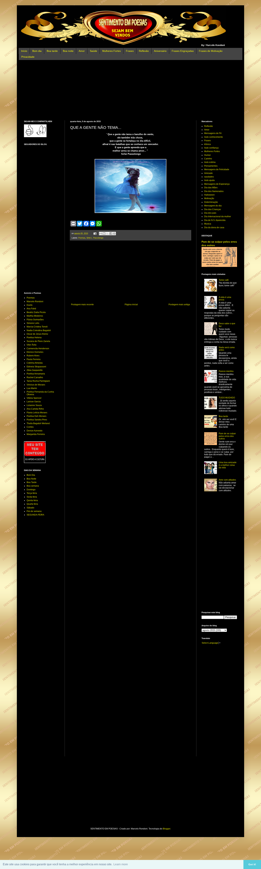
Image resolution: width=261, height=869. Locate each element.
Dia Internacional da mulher (217, 216)
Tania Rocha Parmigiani (38, 381)
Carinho (208, 158)
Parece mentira (226, 371)
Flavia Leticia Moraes (37, 412)
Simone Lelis (33, 323)
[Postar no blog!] (104, 233)
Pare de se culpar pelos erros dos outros (227, 436)
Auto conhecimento (213, 137)
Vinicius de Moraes (36, 384)
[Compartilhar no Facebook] (111, 233)
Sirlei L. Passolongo (94, 238)
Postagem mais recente (82, 304)
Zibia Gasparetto (35, 370)
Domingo (31, 489)
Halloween (209, 195)
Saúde (93, 51)
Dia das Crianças (212, 209)
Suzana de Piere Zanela (38, 341)
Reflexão (144, 51)
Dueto (29, 305)
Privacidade (27, 56)
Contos (30, 427)
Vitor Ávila (31, 345)
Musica (207, 224)
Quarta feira (32, 504)
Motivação (209, 198)
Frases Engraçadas (183, 51)
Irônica (207, 144)
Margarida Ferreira (36, 434)
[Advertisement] (130, 90)
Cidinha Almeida (35, 363)
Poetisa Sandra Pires (37, 419)
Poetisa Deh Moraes (36, 416)
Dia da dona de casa (214, 227)
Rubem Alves (33, 355)
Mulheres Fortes (111, 51)
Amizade (208, 173)
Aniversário (160, 51)
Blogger (166, 828)
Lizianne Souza (34, 405)
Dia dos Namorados (214, 191)
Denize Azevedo (34, 430)
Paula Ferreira (33, 359)
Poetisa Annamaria (36, 373)
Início (24, 51)
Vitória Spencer (34, 398)
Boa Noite (31, 479)
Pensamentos (211, 166)
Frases (130, 51)
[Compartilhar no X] (107, 233)
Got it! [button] (252, 864)
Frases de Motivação (210, 51)
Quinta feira (32, 500)
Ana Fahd (31, 308)
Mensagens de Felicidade (216, 169)
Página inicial (131, 304)
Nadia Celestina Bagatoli (39, 330)
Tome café (224, 280)
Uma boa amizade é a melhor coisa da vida (227, 465)
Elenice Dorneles (35, 352)
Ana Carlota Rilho (35, 409)
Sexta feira (32, 497)
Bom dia (37, 51)
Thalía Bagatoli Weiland (38, 423)
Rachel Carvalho (35, 377)
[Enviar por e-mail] (100, 233)
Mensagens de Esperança (217, 184)
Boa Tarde (32, 482)
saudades (209, 177)
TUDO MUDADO (227, 397)
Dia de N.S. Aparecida (214, 220)
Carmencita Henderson (38, 348)
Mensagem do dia (213, 205)
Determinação (211, 202)
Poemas (81, 238)
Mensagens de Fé (213, 133)
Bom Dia (31, 475)
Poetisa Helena (34, 337)
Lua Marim (32, 388)
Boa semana (33, 486)
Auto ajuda (209, 180)
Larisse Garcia (34, 401)
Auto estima (210, 162)
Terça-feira (32, 493)
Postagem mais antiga (179, 304)
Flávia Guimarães (35, 319)
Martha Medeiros (35, 316)
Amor (82, 51)
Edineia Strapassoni (36, 366)
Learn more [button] (120, 864)
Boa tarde (52, 51)
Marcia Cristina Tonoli (37, 326)
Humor (207, 155)
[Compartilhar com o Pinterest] (114, 233)
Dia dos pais (210, 213)
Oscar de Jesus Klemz (37, 334)
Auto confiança (211, 148)
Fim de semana (34, 511)
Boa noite (68, 51)
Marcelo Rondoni (35, 301)
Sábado (30, 507)
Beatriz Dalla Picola (36, 312)
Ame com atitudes (227, 480)
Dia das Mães (211, 187)
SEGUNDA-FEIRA (35, 515)
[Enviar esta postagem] (95, 233)
